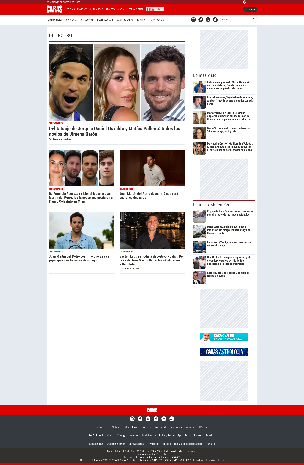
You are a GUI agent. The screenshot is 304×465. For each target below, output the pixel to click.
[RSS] (164, 418)
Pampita (141, 20)
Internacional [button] (134, 9)
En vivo (252, 9)
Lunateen (190, 427)
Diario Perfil (102, 427)
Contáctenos (136, 444)
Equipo (167, 444)
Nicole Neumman (105, 20)
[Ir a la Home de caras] (54, 11)
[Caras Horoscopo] (224, 354)
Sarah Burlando (125, 20)
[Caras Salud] (224, 340)
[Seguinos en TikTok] (215, 19)
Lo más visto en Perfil (213, 204)
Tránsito (210, 444)
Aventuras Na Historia (143, 435)
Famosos (82, 9)
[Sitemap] (171, 418)
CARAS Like (155, 9)
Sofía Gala (71, 20)
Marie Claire (132, 427)
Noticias (70, 9)
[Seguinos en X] (208, 19)
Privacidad (153, 444)
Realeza (110, 9)
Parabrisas (175, 427)
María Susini (87, 20)
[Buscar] (254, 19)
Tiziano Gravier (54, 20)
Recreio (198, 435)
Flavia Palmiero (156, 20)
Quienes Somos (116, 444)
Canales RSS (96, 444)
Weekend (160, 427)
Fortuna (147, 427)
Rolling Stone (167, 435)
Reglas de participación (188, 444)
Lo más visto (205, 75)
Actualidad (96, 9)
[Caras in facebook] (200, 19)
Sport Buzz (184, 435)
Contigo (121, 435)
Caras (110, 435)
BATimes (204, 427)
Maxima (210, 435)
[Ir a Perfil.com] (250, 2)
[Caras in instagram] (193, 19)
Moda (120, 9)
